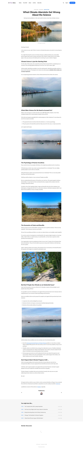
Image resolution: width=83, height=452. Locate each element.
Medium (39, 386)
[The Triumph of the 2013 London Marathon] (41, 406)
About (30, 2)
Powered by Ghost (41, 446)
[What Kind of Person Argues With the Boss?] (41, 418)
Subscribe (39, 2)
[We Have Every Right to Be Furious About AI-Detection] (41, 409)
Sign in (67, 2)
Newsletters (46, 9)
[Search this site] (63, 3)
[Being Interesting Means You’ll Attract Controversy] (41, 412)
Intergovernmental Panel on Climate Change (36, 343)
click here (58, 383)
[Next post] (61, 392)
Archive (34, 2)
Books (20, 2)
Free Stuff (25, 2)
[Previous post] (22, 392)
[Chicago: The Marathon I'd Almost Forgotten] (41, 415)
